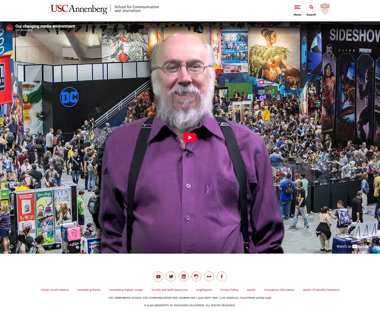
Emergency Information (279, 290)
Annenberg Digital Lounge (126, 290)
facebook (222, 276)
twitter (171, 276)
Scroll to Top (363, 293)
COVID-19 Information (55, 290)
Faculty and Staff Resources (170, 290)
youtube (158, 276)
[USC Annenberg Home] (105, 13)
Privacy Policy (229, 290)
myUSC (251, 290)
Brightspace (204, 290)
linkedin (184, 276)
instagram (196, 276)
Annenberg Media (89, 290)
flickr (209, 276)
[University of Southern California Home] (325, 10)
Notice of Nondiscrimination (321, 290)
